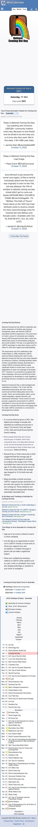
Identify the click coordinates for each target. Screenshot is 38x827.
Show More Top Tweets (19, 236)
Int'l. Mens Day (14, 768)
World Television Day (16, 785)
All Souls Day (13, 718)
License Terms (19, 821)
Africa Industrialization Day (18, 773)
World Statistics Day (16, 682)
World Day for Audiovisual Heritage (21, 699)
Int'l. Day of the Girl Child (17, 656)
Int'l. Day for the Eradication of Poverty (22, 676)
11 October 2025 (19, 590)
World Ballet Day (14, 725)
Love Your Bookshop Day (17, 659)
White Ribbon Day (15, 792)
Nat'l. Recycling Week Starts (18, 745)
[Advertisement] (19, 64)
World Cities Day (14, 707)
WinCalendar (15, 2)
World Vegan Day (15, 715)
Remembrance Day (15, 752)
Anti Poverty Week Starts (17, 662)
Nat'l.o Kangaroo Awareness (18, 687)
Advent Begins (14, 802)
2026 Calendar (19, 814)
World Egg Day (14, 648)
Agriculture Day (14, 782)
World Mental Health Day (17, 650)
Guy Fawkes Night (15, 734)
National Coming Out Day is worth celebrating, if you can (19, 506)
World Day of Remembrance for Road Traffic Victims (22, 764)
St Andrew (12, 809)
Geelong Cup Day (15, 684)
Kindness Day (13, 755)
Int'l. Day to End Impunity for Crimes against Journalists (21, 722)
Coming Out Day (14, 653)
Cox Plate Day (14, 696)
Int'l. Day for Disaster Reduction (20, 668)
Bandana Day (13, 704)
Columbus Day (14, 665)
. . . (19, 642)
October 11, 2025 (19, 147)
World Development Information (20, 693)
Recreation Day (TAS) (16, 728)
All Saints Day (13, 712)
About (34, 818)
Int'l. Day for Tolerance (16, 761)
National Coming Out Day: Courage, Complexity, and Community (18, 515)
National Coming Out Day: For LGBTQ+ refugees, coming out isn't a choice (19, 511)
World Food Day (14, 673)
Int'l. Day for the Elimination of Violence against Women (22, 788)
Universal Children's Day (17, 776)
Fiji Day (11, 645)
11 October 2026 (19, 593)
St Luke (11, 679)
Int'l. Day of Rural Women (17, 670)
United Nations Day (15, 690)
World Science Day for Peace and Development (20, 749)
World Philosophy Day (16, 779)
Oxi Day (11, 701)
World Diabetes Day (16, 758)
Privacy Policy (8, 821)
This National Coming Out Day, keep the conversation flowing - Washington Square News (19, 521)
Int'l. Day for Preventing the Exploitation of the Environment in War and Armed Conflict (22, 741)
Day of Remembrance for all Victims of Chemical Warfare (22, 805)
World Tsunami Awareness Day (20, 737)
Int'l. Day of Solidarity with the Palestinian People (19, 798)
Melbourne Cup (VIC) (16, 731)
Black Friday (13, 795)
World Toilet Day (14, 771)
